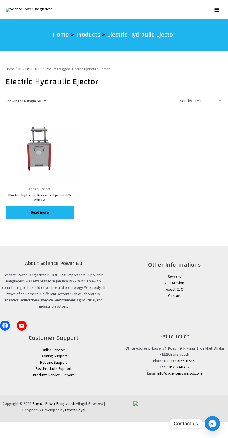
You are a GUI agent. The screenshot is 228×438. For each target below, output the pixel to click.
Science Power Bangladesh (54, 404)
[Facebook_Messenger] (212, 423)
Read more (40, 213)
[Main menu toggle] (217, 9)
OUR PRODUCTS (30, 69)
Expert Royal (75, 410)
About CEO (175, 289)
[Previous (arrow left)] (8, 434)
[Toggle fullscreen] (24, 426)
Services (174, 277)
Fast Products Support (54, 369)
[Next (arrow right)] (24, 434)
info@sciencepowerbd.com (179, 373)
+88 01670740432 (174, 367)
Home (10, 69)
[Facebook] (5, 326)
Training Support (53, 356)
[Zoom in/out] (8, 426)
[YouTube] (22, 326)
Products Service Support (53, 375)
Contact (174, 296)
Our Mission (174, 283)
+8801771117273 (183, 361)
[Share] (40, 426)
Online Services (53, 350)
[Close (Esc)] (57, 426)
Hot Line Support (53, 363)
